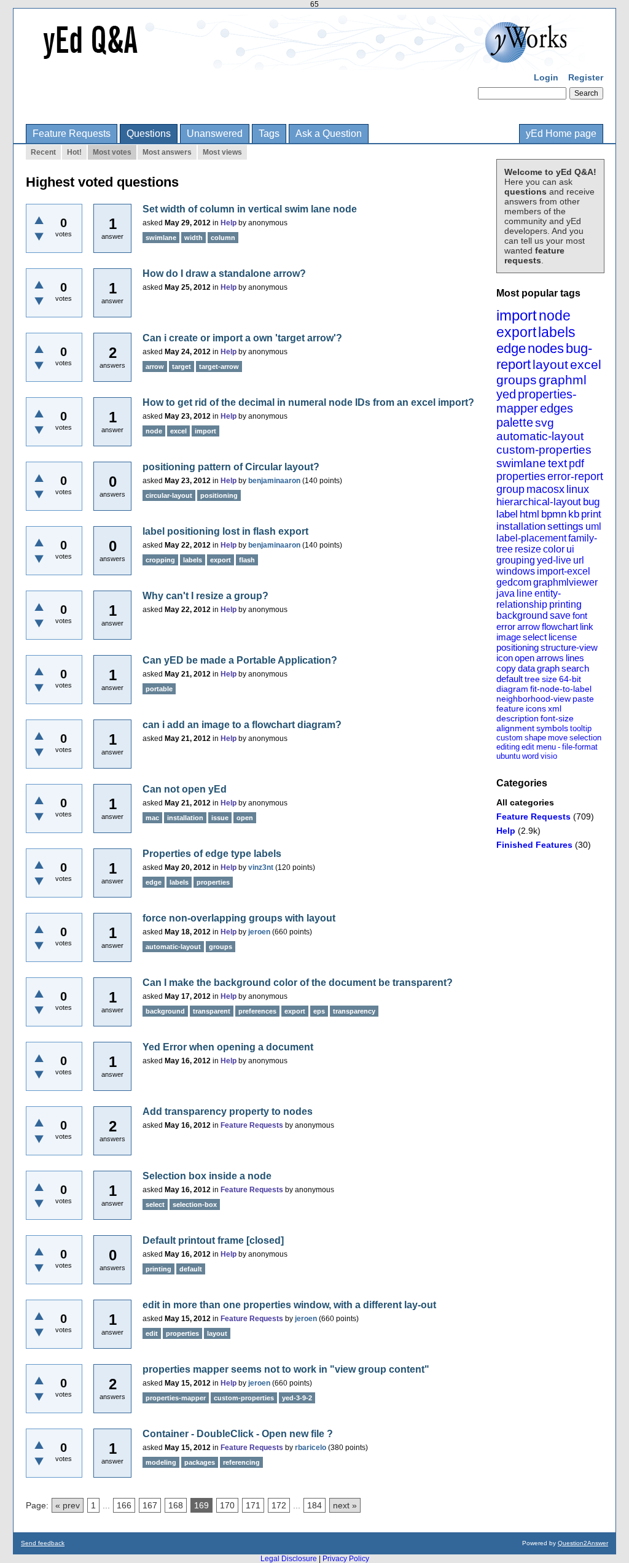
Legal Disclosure (288, 1558)
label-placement (531, 538)
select (535, 637)
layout (550, 364)
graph (548, 668)
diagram (512, 689)
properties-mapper (536, 401)
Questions (149, 133)
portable (159, 688)
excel (585, 364)
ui (570, 549)
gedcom (513, 582)
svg (544, 422)
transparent (211, 1011)
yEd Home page (561, 133)
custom (509, 737)
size (549, 679)
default (509, 678)
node (555, 316)
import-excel (563, 571)
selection (585, 737)
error (505, 626)
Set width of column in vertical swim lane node (250, 209)
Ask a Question (328, 133)
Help (505, 831)
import (516, 315)
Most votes (112, 152)
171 (253, 1505)
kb (573, 514)
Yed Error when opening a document (228, 1047)
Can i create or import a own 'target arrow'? (242, 338)
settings (565, 526)
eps (319, 1011)
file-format (580, 746)
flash (247, 560)
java (505, 593)
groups (516, 380)
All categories (525, 802)
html (529, 514)
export (516, 332)
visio (549, 756)
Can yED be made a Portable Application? (240, 660)
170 (227, 1505)
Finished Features (534, 845)
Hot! (74, 152)
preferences (257, 1011)
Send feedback (42, 1543)
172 (279, 1505)
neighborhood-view (533, 699)
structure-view (569, 647)
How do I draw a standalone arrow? (224, 273)
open (524, 658)
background (522, 615)
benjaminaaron (274, 480)
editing (508, 746)
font (579, 615)
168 (175, 1505)
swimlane (521, 463)
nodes (546, 348)
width (193, 237)
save (560, 615)
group (510, 489)
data (526, 668)
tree (532, 679)
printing (565, 604)
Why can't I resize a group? (205, 596)
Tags (269, 133)
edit (528, 746)
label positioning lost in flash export (225, 531)
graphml (563, 380)
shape (535, 737)
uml (593, 526)
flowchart (560, 626)
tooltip (581, 728)
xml (554, 708)
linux (577, 489)
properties (520, 476)
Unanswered (215, 133)
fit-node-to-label (561, 689)
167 (150, 1505)
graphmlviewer (565, 582)
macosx (545, 489)
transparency (354, 1011)
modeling (161, 1462)
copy (506, 668)
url (578, 560)
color (554, 549)
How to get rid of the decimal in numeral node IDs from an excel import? (308, 402)
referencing (241, 1462)
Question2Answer (583, 1543)
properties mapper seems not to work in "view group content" (286, 1369)
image (508, 637)
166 (124, 1505)
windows (515, 571)
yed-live (554, 560)
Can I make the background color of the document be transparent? (298, 982)
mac (152, 817)
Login (546, 77)
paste (583, 699)
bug (591, 502)
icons (536, 708)
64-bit (570, 679)
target (181, 366)
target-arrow (219, 366)
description (517, 718)
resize (528, 549)
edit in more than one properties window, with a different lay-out (289, 1305)
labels (557, 332)
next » (345, 1505)
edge (511, 348)
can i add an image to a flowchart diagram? (242, 724)
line (525, 593)
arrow (528, 626)
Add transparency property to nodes (228, 1111)
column (223, 237)
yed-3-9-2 (297, 1398)
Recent (43, 152)
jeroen (259, 932)
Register (585, 77)
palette (514, 422)
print (591, 514)
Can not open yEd (185, 789)
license (563, 637)
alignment (515, 728)
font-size (557, 718)
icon (504, 658)
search (575, 668)
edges (556, 408)
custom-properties (544, 449)
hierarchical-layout (538, 502)
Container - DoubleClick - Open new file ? (238, 1434)
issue (220, 817)
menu (546, 746)
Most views (222, 152)
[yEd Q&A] (305, 61)
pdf (576, 463)
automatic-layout (540, 436)
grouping (515, 560)
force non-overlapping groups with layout (239, 918)
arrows (550, 658)
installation (520, 526)
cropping (160, 560)
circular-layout (169, 495)
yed (506, 394)
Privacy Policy (345, 1558)
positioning (517, 647)
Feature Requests (72, 133)
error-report (575, 476)
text (557, 463)
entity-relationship (528, 599)
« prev (67, 1505)
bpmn (553, 514)
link (586, 626)
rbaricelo (310, 1447)
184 (314, 1505)
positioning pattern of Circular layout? (231, 467)
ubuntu (508, 756)
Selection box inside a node (207, 1176)
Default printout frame (193, 1240)
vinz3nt (260, 867)
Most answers (167, 152)
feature (510, 708)
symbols (552, 728)
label (507, 514)
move (558, 737)
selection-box (195, 1204)
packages (199, 1462)
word (530, 756)
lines (575, 658)
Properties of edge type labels (212, 853)
